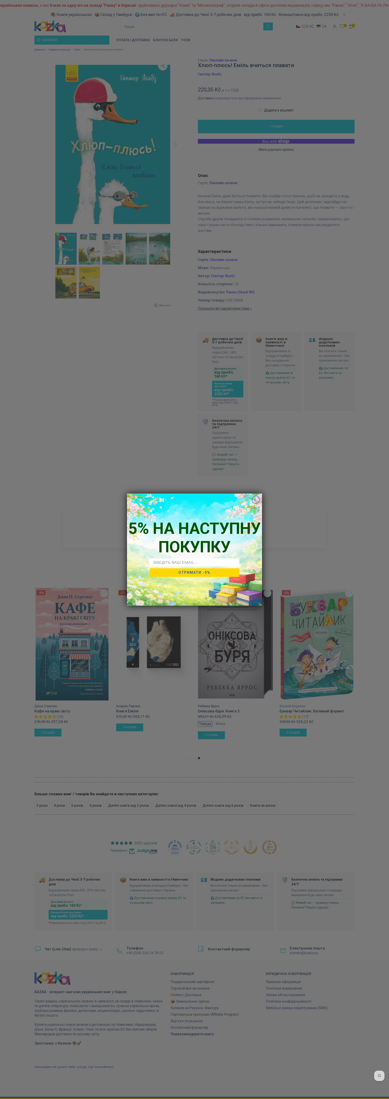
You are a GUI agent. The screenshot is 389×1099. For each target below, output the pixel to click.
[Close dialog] (256, 500)
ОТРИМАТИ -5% (194, 572)
